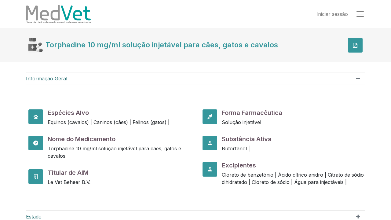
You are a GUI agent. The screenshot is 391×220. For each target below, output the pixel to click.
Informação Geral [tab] (46, 78)
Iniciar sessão (332, 14)
